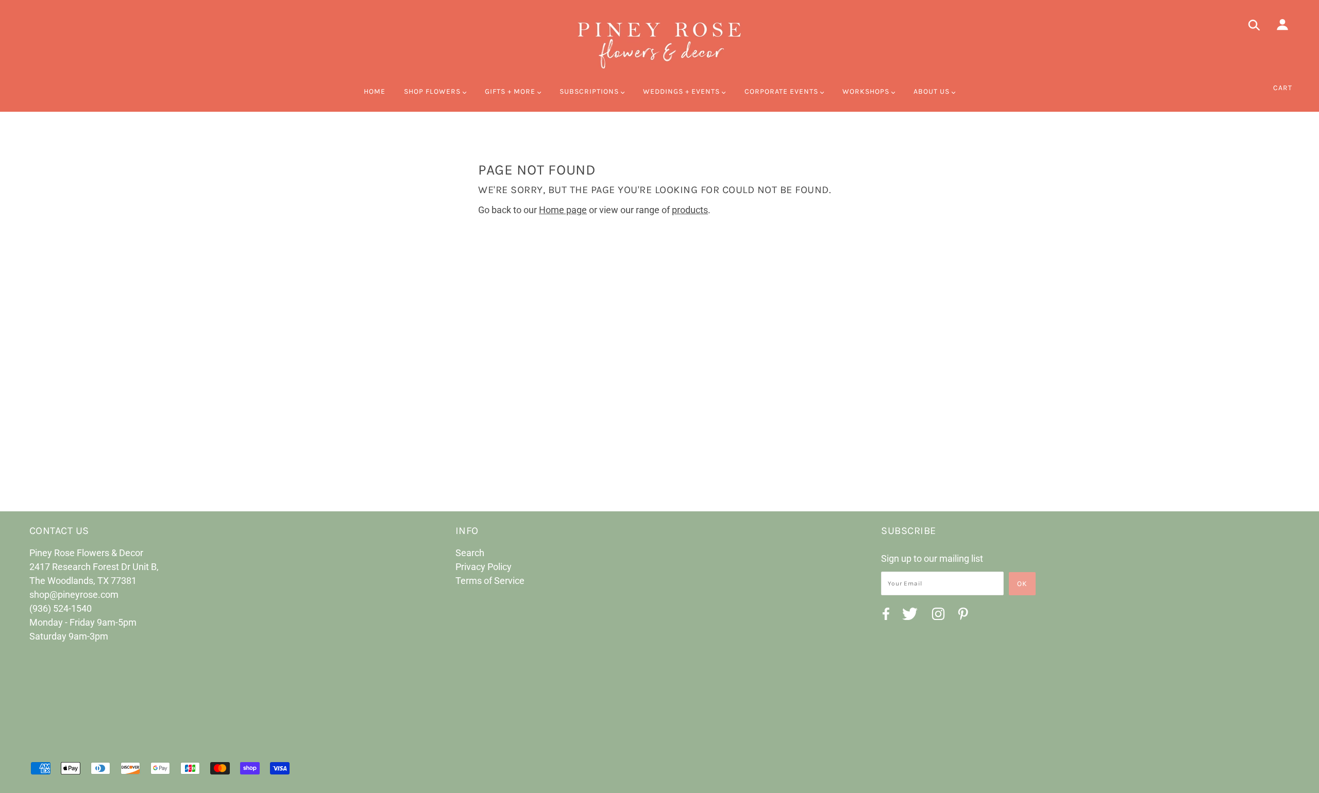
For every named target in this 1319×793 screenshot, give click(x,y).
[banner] (659, 44)
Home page (563, 209)
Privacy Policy (483, 566)
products (690, 209)
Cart (1282, 87)
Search (469, 552)
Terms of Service (490, 580)
